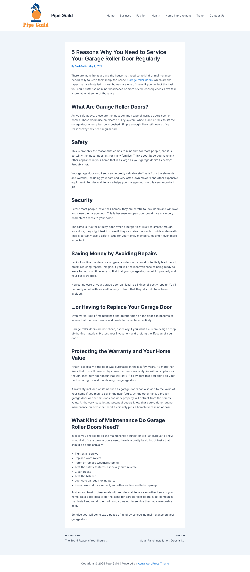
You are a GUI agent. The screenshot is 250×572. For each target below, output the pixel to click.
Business (125, 15)
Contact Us (217, 15)
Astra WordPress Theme (153, 563)
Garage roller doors (140, 80)
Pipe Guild (62, 15)
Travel (200, 15)
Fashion (141, 15)
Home (110, 15)
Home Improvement (178, 15)
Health (156, 15)
